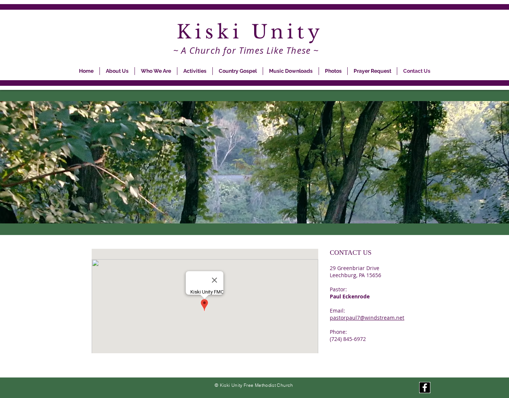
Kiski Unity (254, 32)
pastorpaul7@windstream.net (367, 317)
